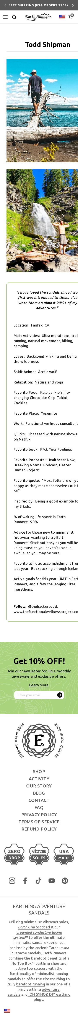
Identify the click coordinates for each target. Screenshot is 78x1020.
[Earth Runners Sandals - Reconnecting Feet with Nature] (38, 17)
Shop (39, 771)
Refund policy (39, 828)
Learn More (39, 685)
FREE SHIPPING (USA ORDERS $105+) (39, 5)
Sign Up (59, 695)
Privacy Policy (39, 814)
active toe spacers (31, 968)
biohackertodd (44, 606)
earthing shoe (47, 963)
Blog (39, 793)
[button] (70, 17)
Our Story (39, 785)
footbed (34, 927)
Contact (39, 800)
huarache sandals (26, 953)
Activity (39, 778)
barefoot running (30, 984)
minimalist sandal (28, 942)
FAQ (39, 807)
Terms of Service (38, 821)
